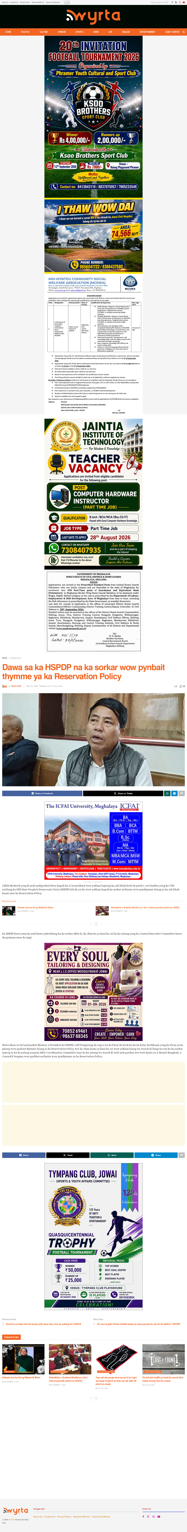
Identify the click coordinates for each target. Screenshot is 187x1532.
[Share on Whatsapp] (167, 793)
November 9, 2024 (26, 911)
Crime (96, 32)
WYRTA (11, 1519)
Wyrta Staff (16, 686)
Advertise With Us (38, 2)
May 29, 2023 (32, 686)
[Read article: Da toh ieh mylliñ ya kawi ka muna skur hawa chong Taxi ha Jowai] (163, 1359)
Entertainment (147, 32)
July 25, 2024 (102, 1388)
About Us (5, 2)
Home (8, 32)
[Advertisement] (93, 1082)
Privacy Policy (25, 2)
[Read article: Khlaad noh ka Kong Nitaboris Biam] (8, 910)
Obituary (9, 1371)
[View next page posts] (96, 924)
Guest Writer (172, 32)
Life (110, 32)
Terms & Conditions (53, 2)
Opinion (62, 32)
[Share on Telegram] (174, 793)
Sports (79, 32)
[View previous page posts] (91, 924)
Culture (44, 32)
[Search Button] (184, 32)
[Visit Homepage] (93, 16)
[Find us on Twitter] (176, 2)
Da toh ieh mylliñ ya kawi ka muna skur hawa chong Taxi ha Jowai (162, 1379)
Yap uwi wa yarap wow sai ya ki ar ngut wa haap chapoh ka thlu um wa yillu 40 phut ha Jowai (116, 1381)
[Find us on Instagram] (180, 2)
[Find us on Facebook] (172, 2)
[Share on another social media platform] (181, 793)
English (126, 32)
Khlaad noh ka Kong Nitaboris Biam (35, 907)
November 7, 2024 (120, 911)
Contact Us (14, 2)
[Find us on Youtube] (184, 2)
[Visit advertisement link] (93, 225)
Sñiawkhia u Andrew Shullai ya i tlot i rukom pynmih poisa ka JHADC (145, 907)
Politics (25, 32)
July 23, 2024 (149, 1385)
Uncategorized (15, 658)
